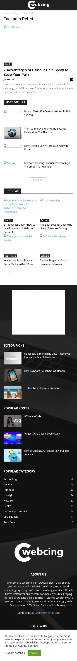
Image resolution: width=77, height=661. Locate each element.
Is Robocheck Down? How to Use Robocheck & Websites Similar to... (19, 228)
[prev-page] (6, 272)
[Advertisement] (38, 312)
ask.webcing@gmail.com (45, 612)
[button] (72, 5)
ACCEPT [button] (34, 652)
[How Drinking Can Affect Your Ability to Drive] (12, 150)
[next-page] (11, 272)
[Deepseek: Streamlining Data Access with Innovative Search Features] (12, 358)
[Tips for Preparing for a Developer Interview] (57, 245)
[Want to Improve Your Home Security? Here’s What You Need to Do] (12, 133)
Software (45, 256)
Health (8, 64)
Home (7, 13)
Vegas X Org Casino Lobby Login (42, 433)
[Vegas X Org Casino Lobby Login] (12, 438)
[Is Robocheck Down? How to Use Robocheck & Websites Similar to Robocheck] (20, 210)
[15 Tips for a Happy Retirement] (12, 392)
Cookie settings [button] (15, 653)
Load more (37, 180)
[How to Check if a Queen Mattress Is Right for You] (12, 116)
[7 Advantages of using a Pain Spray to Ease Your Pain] (38, 45)
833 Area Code (32, 416)
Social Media (10, 256)
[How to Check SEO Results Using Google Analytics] (12, 455)
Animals (44, 220)
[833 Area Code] (12, 421)
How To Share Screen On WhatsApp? (45, 370)
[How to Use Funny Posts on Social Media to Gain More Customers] (20, 245)
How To (8, 220)
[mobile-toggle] (6, 5)
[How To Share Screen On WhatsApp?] (12, 375)
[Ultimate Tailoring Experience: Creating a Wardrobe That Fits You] (12, 167)
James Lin (9, 79)
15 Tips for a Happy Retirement (42, 388)
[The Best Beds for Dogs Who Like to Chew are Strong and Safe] (57, 210)
